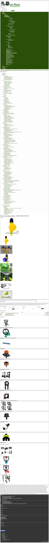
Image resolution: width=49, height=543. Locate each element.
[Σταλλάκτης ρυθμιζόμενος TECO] (6, 420)
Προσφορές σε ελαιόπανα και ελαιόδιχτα (8, 182)
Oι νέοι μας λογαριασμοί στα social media (7, 497)
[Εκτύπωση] (2, 217)
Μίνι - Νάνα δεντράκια (6, 84)
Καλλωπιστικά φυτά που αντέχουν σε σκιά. (7, 502)
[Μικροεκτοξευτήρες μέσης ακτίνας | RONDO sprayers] (6, 326)
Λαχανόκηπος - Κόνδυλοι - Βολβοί (8, 103)
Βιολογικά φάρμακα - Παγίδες (5, 127)
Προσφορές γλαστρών (6, 188)
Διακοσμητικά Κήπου (4, 206)
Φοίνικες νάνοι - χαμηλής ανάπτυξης (8, 93)
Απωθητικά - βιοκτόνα (6, 142)
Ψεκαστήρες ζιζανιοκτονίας (7, 173)
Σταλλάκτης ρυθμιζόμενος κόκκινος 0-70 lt (5, 358)
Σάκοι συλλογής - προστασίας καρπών (8, 181)
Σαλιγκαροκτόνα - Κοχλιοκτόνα (7, 126)
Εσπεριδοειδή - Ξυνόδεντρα (7, 83)
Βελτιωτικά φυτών (6, 136)
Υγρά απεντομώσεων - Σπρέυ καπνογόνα (8, 138)
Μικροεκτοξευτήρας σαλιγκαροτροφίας (4, 379)
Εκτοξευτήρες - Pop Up (7, 115)
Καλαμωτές (5, 207)
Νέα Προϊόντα (4, 73)
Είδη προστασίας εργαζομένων (5, 144)
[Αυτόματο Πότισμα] (6, 454)
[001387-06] (6, 280)
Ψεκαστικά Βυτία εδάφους (7, 166)
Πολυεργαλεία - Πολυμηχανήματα (8, 160)
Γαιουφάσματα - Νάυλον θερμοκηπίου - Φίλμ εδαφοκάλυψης (11, 180)
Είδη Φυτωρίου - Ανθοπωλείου (5, 148)
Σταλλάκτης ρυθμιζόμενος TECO (4, 421)
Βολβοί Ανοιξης (6, 110)
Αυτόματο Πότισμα (4, 114)
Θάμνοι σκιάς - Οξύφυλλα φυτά (7, 78)
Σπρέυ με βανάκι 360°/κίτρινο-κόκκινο (9, 315)
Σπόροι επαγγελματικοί (6, 108)
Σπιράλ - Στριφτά (6, 98)
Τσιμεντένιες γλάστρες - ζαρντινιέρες (8, 185)
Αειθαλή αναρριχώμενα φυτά (7, 90)
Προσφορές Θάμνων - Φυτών (7, 79)
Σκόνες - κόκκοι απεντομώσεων (7, 139)
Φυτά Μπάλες (5, 97)
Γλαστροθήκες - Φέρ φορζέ (7, 187)
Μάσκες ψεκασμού (6, 146)
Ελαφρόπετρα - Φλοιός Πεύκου (7, 212)
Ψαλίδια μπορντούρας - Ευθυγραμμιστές (8, 161)
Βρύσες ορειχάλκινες (6, 213)
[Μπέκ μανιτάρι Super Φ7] (6, 441)
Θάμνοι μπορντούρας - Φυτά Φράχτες (8, 76)
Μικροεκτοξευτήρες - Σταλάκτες (8, 120)
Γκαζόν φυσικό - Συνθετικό (5, 112)
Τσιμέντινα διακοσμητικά (7, 211)
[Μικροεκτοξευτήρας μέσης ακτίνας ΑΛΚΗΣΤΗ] (6, 389)
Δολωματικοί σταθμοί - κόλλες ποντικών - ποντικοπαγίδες (11, 143)
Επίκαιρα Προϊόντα (4, 74)
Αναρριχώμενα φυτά (4, 89)
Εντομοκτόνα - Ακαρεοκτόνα (7, 124)
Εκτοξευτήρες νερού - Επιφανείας (8, 119)
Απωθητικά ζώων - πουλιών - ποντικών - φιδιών (9, 141)
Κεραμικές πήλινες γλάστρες (7, 184)
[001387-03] (6, 262)
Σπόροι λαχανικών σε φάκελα (7, 105)
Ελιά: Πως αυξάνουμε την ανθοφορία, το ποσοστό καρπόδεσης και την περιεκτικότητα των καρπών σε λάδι (14, 503)
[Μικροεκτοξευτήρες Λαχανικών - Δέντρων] (6, 473)
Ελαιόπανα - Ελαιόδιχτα (7, 179)
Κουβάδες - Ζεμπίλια (6, 152)
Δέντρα (3, 80)
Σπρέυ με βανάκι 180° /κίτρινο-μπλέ (9, 314)
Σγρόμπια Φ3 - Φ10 (2, 348)
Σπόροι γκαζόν (6, 104)
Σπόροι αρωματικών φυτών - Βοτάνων (8, 107)
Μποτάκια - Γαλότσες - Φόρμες (7, 145)
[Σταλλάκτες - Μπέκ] (6, 483)
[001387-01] (6, 244)
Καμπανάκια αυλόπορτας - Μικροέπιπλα (8, 209)
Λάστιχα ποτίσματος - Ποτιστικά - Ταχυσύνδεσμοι (10, 192)
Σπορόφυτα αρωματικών (7, 102)
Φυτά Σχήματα (4, 96)
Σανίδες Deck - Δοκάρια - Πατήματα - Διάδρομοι (9, 201)
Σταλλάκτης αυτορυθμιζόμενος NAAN (4, 369)
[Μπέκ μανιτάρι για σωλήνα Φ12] (6, 431)
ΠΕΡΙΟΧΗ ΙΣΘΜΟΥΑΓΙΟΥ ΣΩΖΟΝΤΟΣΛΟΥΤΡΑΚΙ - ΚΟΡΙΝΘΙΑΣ (3, 518)
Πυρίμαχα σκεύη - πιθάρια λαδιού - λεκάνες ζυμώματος (10, 155)
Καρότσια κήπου (6, 194)
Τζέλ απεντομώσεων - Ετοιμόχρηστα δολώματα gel (10, 140)
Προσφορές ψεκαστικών (7, 169)
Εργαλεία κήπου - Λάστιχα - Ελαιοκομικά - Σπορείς (8, 189)
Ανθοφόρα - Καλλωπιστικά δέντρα (8, 81)
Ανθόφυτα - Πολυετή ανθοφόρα (8, 87)
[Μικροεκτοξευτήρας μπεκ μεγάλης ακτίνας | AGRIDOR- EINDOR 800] (6, 399)
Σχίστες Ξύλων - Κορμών (7, 164)
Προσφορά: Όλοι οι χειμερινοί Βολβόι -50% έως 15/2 (8, 496)
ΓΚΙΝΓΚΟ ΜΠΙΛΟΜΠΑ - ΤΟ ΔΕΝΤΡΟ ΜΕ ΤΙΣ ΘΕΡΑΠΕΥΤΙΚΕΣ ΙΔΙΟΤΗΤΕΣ (11, 498)
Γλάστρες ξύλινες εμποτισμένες (7, 186)
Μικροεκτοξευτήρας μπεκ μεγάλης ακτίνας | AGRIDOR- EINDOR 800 (8, 400)
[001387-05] (6, 271)
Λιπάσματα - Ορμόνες (4, 133)
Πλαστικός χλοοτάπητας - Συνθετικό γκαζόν (9, 113)
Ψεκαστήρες (3, 170)
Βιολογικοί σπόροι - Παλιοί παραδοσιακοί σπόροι (10, 106)
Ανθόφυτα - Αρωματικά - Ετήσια (6, 86)
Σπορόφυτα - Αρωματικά (5, 100)
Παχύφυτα (5, 95)
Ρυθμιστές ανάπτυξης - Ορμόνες (8, 135)
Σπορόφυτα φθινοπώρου (7, 101)
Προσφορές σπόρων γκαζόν (7, 109)
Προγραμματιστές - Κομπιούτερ (8, 116)
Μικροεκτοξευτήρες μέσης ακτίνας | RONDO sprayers (6, 327)
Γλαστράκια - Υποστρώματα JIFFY (8, 150)
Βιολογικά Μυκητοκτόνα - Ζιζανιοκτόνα (8, 130)
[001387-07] (6, 289)
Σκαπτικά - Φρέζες (6, 158)
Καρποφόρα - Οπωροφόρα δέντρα (8, 82)
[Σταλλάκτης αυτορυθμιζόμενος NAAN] (6, 368)
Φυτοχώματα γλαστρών (7, 197)
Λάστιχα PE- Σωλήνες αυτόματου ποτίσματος (9, 117)
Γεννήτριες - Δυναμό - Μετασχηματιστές (8, 177)
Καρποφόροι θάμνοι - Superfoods (8, 77)
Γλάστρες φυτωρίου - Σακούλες (8, 149)
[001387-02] (6, 253)
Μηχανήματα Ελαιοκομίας (5, 175)
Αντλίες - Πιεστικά (6, 167)
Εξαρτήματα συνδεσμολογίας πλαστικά (8, 118)
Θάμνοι (3, 75)
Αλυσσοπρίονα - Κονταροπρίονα (8, 157)
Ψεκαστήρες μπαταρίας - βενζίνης (8, 172)
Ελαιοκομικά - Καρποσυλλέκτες (8, 190)
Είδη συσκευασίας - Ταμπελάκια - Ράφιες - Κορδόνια (10, 151)
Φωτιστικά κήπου (6, 214)
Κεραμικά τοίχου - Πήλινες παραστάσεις (8, 210)
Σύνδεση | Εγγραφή (4, 9)
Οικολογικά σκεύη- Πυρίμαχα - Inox (6, 153)
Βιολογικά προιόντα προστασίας (8, 129)
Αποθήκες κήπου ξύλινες (7, 203)
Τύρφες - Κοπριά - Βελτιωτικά (7, 198)
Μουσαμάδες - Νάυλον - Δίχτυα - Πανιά (6, 178)
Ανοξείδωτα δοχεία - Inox (7, 154)
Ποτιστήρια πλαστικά (6, 193)
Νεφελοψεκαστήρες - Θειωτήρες (8, 174)
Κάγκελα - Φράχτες (6, 200)
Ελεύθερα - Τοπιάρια (6, 99)
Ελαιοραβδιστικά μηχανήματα (7, 176)
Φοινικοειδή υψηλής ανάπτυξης (7, 92)
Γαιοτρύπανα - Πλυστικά (7, 163)
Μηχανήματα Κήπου (4, 156)
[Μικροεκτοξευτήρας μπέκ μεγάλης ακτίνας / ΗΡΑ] (6, 410)
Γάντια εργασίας (6, 147)
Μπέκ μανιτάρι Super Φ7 (3, 442)
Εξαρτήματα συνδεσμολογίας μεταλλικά (8, 121)
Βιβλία (3, 204)
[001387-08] (6, 298)
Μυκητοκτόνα (5, 123)
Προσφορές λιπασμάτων (7, 137)
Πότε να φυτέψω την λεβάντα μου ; (6, 501)
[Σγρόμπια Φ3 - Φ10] (6, 347)
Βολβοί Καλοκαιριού (6, 111)
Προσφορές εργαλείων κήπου (7, 195)
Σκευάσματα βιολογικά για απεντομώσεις (9, 132)
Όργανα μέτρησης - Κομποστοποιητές (8, 191)
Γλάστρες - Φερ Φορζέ (5, 183)
